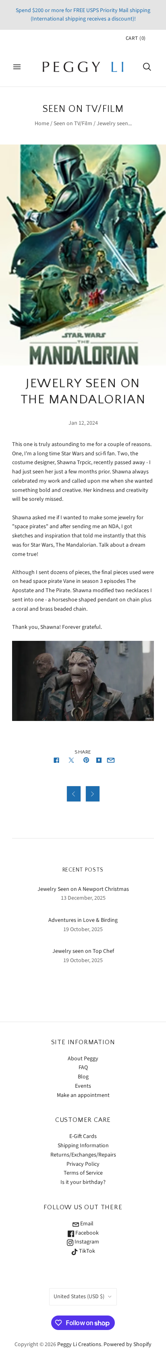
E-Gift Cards (83, 1136)
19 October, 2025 (83, 929)
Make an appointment (83, 1095)
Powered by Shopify (127, 1344)
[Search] (147, 67)
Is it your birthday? (83, 1182)
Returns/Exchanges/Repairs (83, 1155)
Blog (83, 1077)
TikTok (86, 1251)
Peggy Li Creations (79, 1344)
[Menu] (17, 66)
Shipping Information (83, 1146)
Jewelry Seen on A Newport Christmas (83, 889)
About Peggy (83, 1059)
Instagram (86, 1242)
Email (86, 1224)
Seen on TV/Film (73, 124)
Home (42, 124)
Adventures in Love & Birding (83, 920)
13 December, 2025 (83, 898)
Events (83, 1086)
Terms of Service (83, 1173)
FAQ (83, 1068)
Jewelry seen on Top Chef (83, 951)
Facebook (86, 1233)
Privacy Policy (83, 1164)
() (136, 38)
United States (79, 1297)
